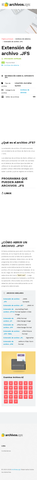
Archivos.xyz (16, 469)
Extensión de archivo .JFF (13, 305)
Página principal (7, 39)
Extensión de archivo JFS (13, 41)
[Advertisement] (18, 120)
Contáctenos (6, 451)
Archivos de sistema (22, 39)
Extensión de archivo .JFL (13, 338)
